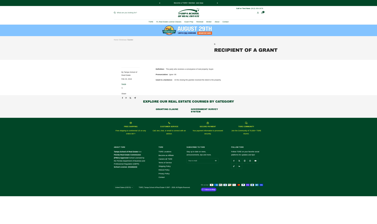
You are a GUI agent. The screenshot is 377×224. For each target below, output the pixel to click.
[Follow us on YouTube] (255, 161)
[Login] (258, 13)
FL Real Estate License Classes (168, 22)
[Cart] (262, 13)
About (217, 22)
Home (116, 40)
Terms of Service (165, 163)
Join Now (199, 3)
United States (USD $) (123, 187)
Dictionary (122, 40)
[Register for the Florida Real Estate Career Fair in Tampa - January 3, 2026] (188, 30)
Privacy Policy (164, 174)
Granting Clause (167, 109)
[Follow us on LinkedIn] (239, 166)
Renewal (199, 22)
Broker (209, 22)
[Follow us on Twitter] (239, 161)
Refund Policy (164, 170)
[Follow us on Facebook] (234, 161)
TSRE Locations (165, 152)
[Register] (215, 160)
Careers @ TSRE (165, 159)
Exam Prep (188, 22)
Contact (225, 22)
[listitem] (122, 98)
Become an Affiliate (166, 155)
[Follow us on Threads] (244, 161)
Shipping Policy (165, 166)
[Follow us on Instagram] (250, 161)
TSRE (151, 22)
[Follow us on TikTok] (234, 166)
